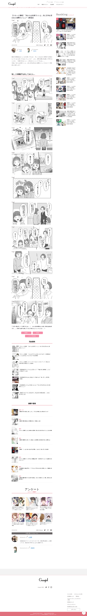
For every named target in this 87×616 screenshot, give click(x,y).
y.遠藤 (20, 50)
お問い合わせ (73, 609)
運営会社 (77, 596)
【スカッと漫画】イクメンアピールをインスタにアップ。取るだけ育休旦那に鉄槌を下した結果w (34, 362)
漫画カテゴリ (45, 4)
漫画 (17, 7)
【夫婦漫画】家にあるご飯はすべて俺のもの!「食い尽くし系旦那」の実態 (34, 378)
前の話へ (26, 332)
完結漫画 (52, 4)
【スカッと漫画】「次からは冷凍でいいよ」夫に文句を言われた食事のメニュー (34, 347)
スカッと (22, 7)
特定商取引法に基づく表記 (72, 606)
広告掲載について (70, 596)
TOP (38, 4)
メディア (72, 602)
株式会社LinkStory (51, 613)
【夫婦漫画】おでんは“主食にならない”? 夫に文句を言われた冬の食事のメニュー (34, 386)
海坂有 (34, 50)
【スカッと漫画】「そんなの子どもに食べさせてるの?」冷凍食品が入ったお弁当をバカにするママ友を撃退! (34, 355)
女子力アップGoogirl (12, 7)
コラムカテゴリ (59, 4)
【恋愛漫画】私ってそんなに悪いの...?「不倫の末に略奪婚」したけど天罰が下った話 (34, 370)
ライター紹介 (50, 2)
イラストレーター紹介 (60, 2)
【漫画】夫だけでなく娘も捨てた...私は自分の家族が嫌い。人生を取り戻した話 (34, 393)
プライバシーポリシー (71, 604)
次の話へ (37, 332)
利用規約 (69, 602)
